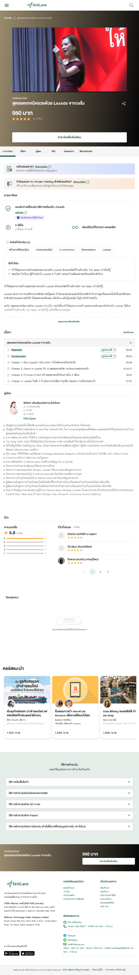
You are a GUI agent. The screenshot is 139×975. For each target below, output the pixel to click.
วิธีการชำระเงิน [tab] (86, 151)
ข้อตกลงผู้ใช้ (97, 970)
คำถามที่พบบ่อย (74, 922)
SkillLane (71, 936)
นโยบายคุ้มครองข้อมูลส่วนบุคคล (75, 970)
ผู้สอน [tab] (38, 151)
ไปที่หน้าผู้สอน (29, 419)
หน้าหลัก (8, 18)
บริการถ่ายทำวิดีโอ (108, 895)
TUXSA (66, 892)
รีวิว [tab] (53, 151)
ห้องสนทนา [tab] (69, 151)
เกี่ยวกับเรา (105, 888)
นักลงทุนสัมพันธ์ (107, 903)
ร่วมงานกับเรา (106, 899)
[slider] (64, 88)
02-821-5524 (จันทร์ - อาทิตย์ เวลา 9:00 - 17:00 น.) (90, 926)
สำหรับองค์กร (69, 895)
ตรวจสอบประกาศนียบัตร (73, 899)
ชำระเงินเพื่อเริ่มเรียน (69, 137)
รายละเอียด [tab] (8, 151)
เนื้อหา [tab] (23, 151)
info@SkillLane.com (76, 944)
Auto (103, 88)
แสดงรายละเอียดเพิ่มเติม (69, 321)
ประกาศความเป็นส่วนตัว (115, 970)
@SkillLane (72, 940)
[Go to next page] (108, 571)
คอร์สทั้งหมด (68, 888)
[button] (19, 249)
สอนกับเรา (104, 892)
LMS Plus (104, 907)
